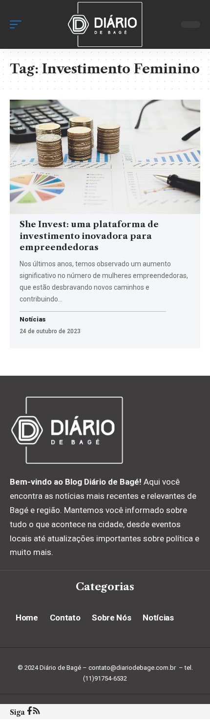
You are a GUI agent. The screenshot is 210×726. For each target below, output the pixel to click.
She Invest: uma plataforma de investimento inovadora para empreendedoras (89, 236)
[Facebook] (29, 712)
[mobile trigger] (18, 24)
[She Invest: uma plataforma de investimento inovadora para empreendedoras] (105, 157)
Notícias (33, 319)
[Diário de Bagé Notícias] (105, 24)
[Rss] (36, 712)
